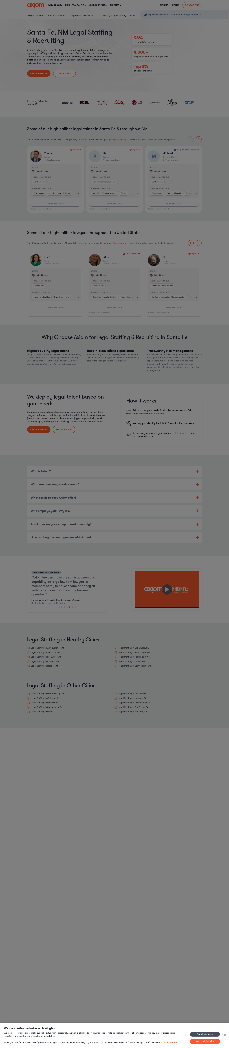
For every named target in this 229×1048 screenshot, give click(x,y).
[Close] (225, 1035)
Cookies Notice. (169, 1042)
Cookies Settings (205, 1034)
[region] (114, 1035)
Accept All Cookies (205, 1041)
